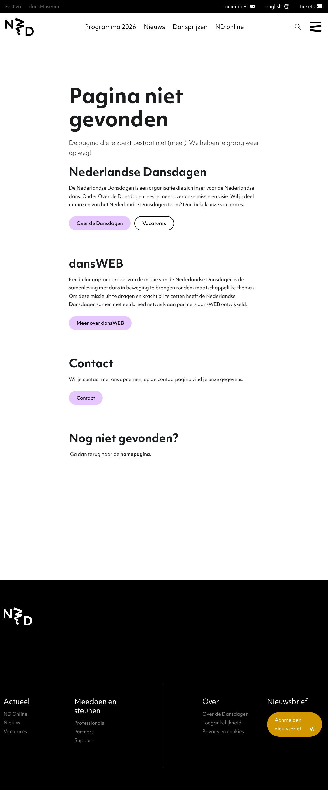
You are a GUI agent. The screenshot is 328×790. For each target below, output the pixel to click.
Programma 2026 (110, 27)
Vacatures (154, 223)
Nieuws (154, 27)
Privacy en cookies (223, 731)
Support (83, 740)
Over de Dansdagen (100, 223)
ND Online (15, 713)
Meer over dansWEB (100, 323)
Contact (86, 397)
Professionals (89, 722)
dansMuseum (44, 6)
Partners (84, 731)
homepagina (135, 454)
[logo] (19, 27)
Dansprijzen (190, 27)
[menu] (315, 27)
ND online (229, 27)
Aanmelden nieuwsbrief (288, 724)
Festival (14, 6)
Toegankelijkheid (221, 722)
